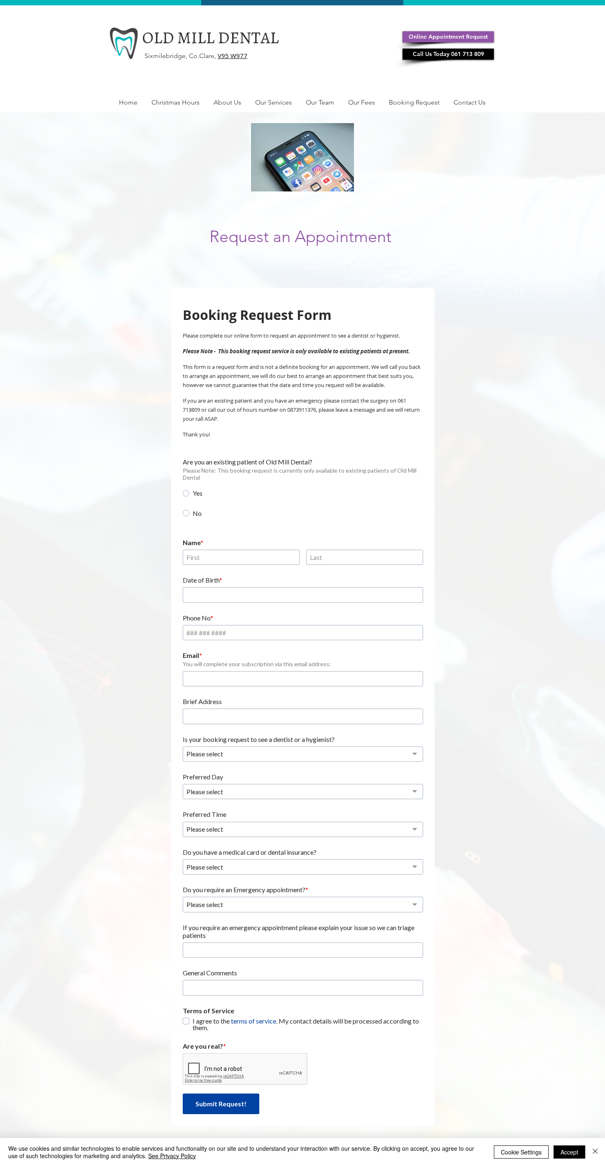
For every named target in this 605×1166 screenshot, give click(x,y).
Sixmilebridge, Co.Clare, (181, 56)
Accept (569, 1152)
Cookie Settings (521, 1152)
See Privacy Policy (172, 1156)
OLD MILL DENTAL (210, 37)
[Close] (595, 1152)
